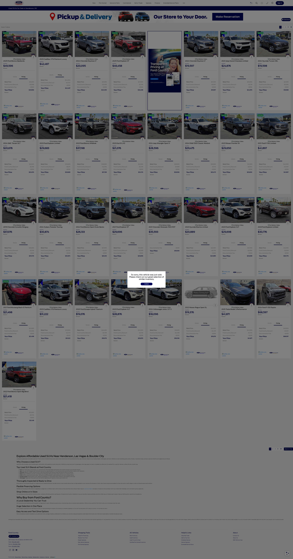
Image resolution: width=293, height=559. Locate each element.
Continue (146, 284)
